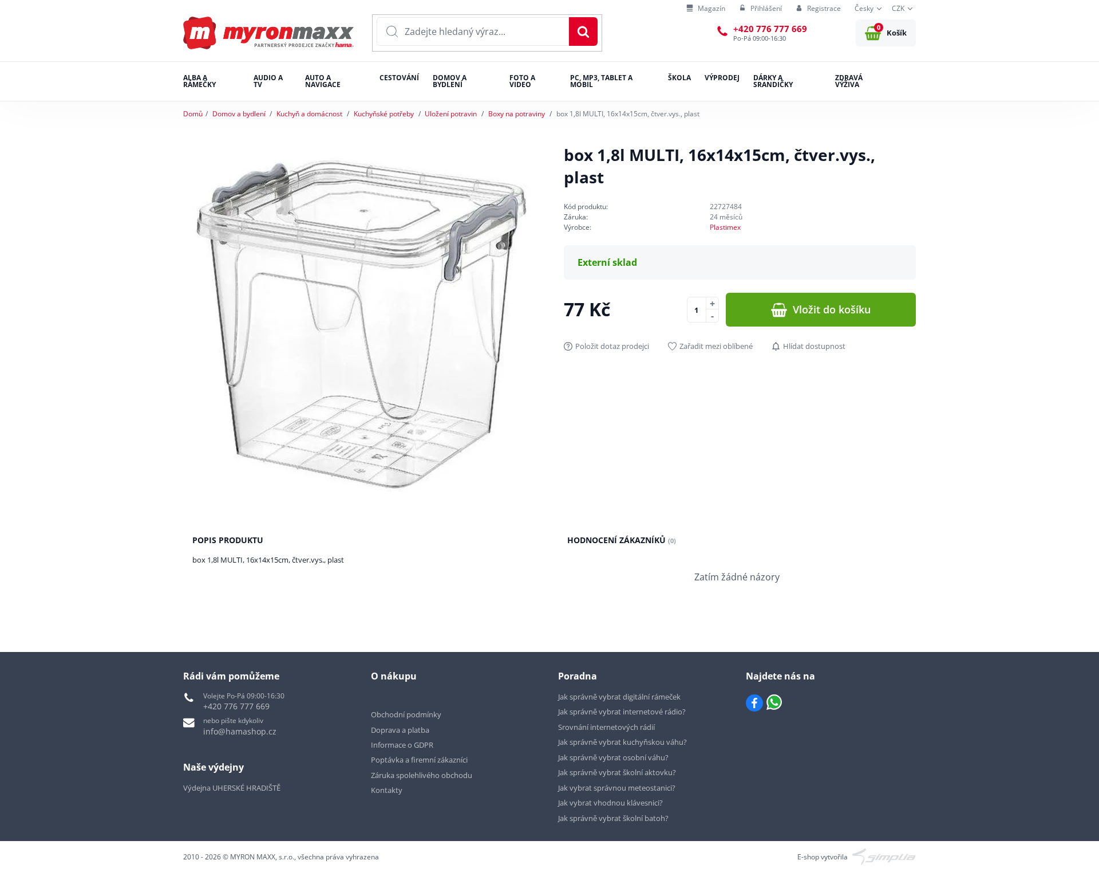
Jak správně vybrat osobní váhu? (613, 757)
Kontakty (386, 790)
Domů (193, 114)
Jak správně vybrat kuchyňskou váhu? (622, 742)
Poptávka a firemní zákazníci (419, 760)
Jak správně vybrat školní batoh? (613, 818)
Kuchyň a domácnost (309, 114)
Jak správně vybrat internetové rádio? (622, 711)
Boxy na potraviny (516, 114)
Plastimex (725, 227)
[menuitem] (705, 9)
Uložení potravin (451, 114)
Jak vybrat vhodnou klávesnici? (610, 803)
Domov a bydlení (239, 114)
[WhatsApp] (774, 703)
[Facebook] (754, 703)
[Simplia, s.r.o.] (884, 856)
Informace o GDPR (402, 745)
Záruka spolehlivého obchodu (421, 775)
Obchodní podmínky (406, 714)
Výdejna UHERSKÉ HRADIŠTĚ (231, 788)
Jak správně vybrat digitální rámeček (619, 697)
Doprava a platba (400, 730)
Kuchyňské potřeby (384, 114)
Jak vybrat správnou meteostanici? (616, 788)
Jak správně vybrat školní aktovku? (617, 772)
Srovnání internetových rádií (606, 727)
